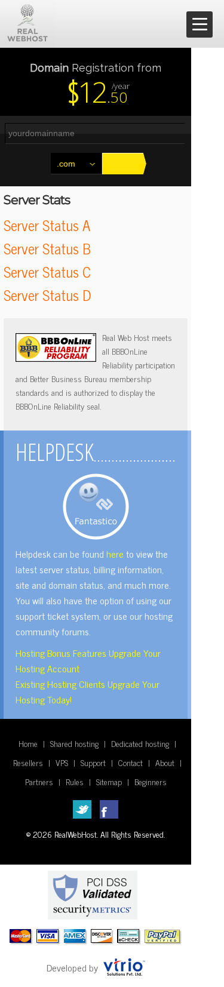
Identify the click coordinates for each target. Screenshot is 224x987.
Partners (39, 781)
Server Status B (47, 248)
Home (28, 743)
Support (93, 762)
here (115, 553)
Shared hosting (74, 743)
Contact (130, 762)
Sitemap (109, 781)
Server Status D (47, 294)
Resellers (28, 762)
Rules (75, 781)
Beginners (150, 781)
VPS (62, 762)
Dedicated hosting (140, 743)
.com (66, 163)
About (164, 762)
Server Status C (47, 271)
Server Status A (47, 224)
